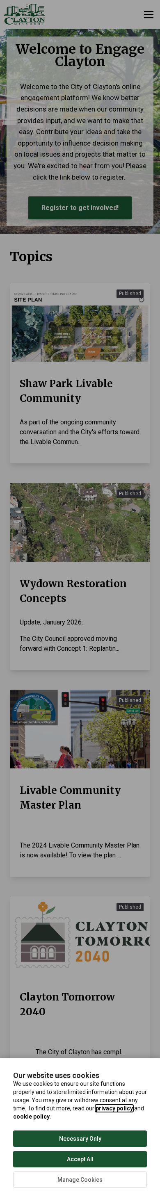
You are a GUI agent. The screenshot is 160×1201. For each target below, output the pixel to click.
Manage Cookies (80, 1179)
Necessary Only (80, 1138)
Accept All (80, 1159)
